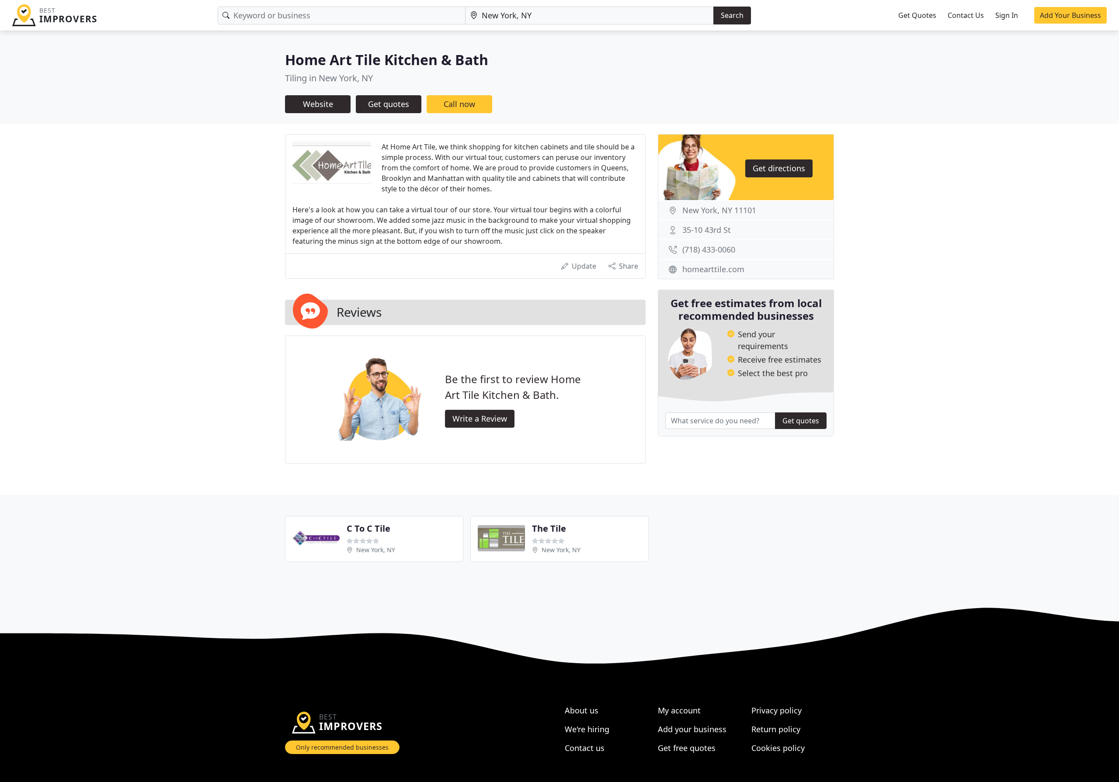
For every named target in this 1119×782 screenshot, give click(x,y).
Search (732, 15)
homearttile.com (713, 269)
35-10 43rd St (706, 230)
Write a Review (479, 418)
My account (679, 710)
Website (318, 104)
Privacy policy (776, 710)
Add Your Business (1070, 15)
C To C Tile (368, 528)
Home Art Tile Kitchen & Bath (386, 59)
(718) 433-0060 (708, 249)
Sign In (1006, 15)
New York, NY (375, 550)
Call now (459, 104)
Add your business (692, 729)
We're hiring (587, 729)
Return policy (775, 729)
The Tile (549, 528)
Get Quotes (917, 15)
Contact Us (966, 15)
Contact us (585, 748)
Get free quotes (687, 748)
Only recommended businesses (342, 747)
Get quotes (388, 104)
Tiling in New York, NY (329, 78)
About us (581, 710)
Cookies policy (778, 748)
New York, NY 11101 (719, 210)
